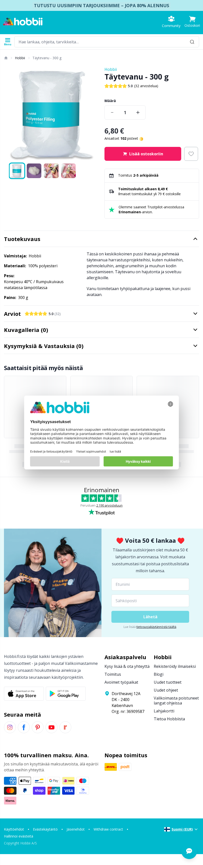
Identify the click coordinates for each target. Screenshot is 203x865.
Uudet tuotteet (167, 682)
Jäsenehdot (76, 829)
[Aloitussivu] (5, 58)
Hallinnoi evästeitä (18, 836)
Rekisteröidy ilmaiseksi (175, 666)
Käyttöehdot (14, 829)
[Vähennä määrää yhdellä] (112, 112)
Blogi (158, 674)
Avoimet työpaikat (121, 682)
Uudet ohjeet (166, 690)
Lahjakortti (164, 711)
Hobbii (20, 57)
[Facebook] (24, 727)
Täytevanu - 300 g (46, 57)
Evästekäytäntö (45, 829)
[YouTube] (51, 727)
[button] (192, 21)
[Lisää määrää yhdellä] (138, 112)
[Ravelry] (65, 727)
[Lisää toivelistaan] (191, 154)
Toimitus (112, 674)
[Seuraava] (93, 114)
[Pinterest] (38, 727)
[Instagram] (10, 727)
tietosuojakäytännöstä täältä (156, 627)
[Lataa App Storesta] (24, 694)
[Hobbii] (23, 22)
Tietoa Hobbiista (169, 719)
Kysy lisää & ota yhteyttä (127, 666)
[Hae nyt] (192, 41)
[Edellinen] (10, 114)
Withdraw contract (108, 829)
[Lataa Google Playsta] (66, 694)
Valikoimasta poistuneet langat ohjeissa (176, 700)
